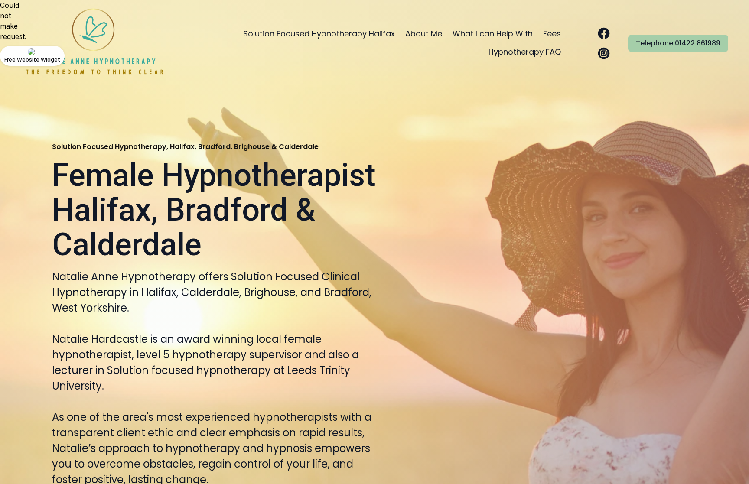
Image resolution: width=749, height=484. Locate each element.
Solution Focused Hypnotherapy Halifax (319, 33)
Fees (552, 33)
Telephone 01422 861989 (678, 43)
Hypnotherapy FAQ (524, 51)
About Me (423, 33)
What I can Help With (493, 33)
